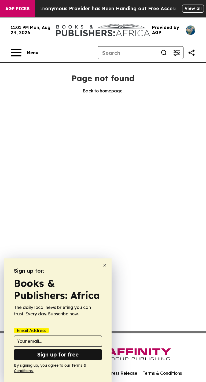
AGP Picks (17, 8)
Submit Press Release (115, 373)
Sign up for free (58, 354)
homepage (111, 90)
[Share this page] (191, 52)
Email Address (31, 330)
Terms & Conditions (162, 373)
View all (193, 8)
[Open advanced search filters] (176, 52)
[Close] (104, 265)
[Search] (163, 52)
